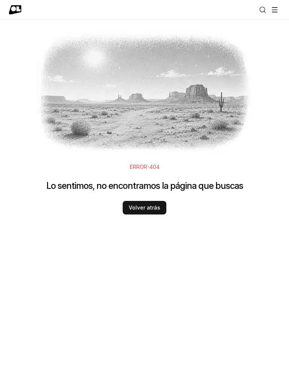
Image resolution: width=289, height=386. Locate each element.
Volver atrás (144, 207)
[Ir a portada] (15, 9)
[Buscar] (262, 10)
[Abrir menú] (274, 10)
